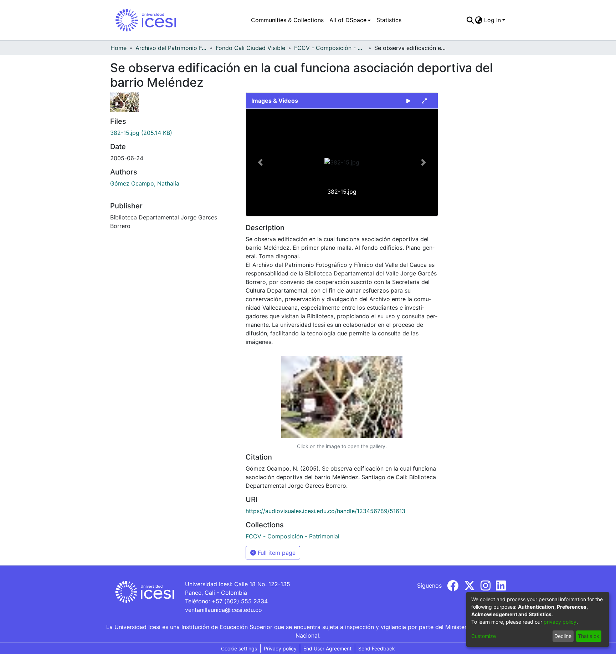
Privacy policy (280, 648)
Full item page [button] (276, 552)
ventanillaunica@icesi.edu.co (223, 609)
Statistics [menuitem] (388, 20)
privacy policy (560, 622)
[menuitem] (350, 20)
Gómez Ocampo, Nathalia (144, 183)
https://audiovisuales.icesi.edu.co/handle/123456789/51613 (325, 510)
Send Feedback (376, 648)
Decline (562, 636)
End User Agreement (327, 648)
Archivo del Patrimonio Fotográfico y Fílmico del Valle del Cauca (171, 47)
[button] (260, 162)
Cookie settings (239, 648)
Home (119, 47)
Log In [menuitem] (492, 20)
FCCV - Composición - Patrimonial (329, 47)
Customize (483, 636)
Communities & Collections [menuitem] (287, 20)
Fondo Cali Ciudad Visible (250, 47)
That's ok (588, 636)
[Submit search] (470, 20)
